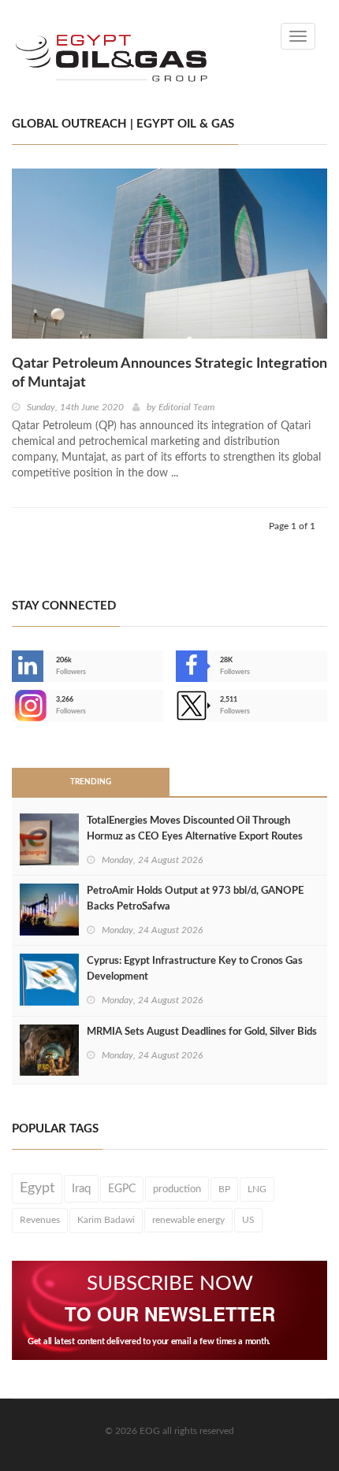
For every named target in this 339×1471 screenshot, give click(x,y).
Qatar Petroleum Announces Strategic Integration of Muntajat (169, 373)
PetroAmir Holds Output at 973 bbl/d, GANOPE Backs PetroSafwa (195, 899)
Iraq (81, 1189)
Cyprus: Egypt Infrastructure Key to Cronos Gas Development (195, 969)
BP (224, 1189)
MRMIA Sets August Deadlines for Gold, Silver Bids (202, 1032)
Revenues (40, 1220)
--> (13, 705)
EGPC (122, 1189)
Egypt (37, 1188)
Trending (90, 782)
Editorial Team (186, 407)
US (248, 1220)
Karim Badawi (106, 1220)
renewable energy (188, 1220)
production (177, 1189)
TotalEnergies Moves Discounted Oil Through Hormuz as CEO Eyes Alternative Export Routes (195, 829)
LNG (257, 1189)
